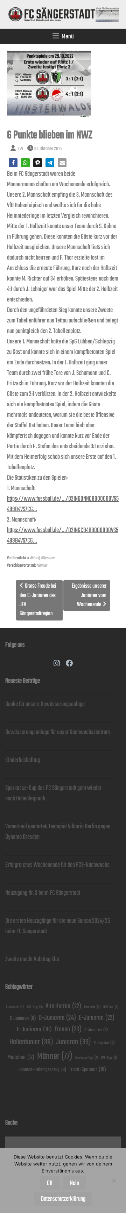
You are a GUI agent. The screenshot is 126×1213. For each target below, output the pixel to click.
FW (20, 149)
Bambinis (92, 1007)
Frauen (68, 1029)
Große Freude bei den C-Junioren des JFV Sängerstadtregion (38, 600)
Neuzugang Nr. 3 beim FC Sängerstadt (42, 892)
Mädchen (20, 1057)
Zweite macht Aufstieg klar (32, 959)
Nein (74, 1183)
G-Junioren (96, 1030)
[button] (13, 162)
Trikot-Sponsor (87, 1069)
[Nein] (114, 1180)
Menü (68, 36)
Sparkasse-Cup (86, 1058)
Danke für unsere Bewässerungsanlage (45, 704)
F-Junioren (34, 1029)
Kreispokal (104, 1043)
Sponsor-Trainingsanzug (42, 1070)
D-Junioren (57, 1018)
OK (49, 1183)
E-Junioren (96, 1018)
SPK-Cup (109, 1058)
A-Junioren (15, 1007)
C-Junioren (23, 1018)
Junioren (73, 1042)
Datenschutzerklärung (63, 1199)
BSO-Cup (110, 1007)
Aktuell (34, 558)
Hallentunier (31, 1042)
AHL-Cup (35, 1007)
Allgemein (47, 558)
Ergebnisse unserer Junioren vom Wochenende (89, 595)
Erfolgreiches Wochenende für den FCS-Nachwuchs (57, 865)
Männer (41, 565)
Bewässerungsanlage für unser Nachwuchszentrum (57, 732)
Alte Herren (63, 1006)
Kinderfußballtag (22, 760)
